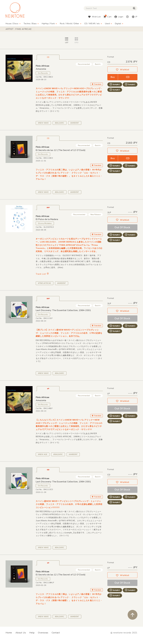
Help (31, 632)
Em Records (43, 73)
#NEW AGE (42, 454)
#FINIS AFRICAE (44, 283)
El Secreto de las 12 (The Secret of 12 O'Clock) (60, 150)
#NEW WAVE (43, 123)
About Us (21, 632)
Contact (56, 632)
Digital (118, 23)
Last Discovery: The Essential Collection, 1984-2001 (63, 310)
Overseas (43, 632)
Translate (97, 84)
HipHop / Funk (48, 23)
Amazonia (41, 68)
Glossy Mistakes (45, 223)
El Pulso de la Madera (47, 219)
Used (107, 23)
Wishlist (124, 69)
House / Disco (12, 23)
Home (9, 632)
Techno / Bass (30, 23)
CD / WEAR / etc (92, 23)
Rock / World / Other (69, 23)
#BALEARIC (59, 123)
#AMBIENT (74, 123)
